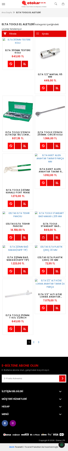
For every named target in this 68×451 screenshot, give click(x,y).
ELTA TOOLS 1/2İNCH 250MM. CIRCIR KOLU (50, 133)
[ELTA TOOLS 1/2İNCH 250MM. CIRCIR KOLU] (50, 111)
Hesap (6, 406)
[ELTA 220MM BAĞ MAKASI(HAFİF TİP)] (18, 248)
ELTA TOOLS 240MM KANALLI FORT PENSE (18, 191)
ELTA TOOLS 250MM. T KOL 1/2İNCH (18, 316)
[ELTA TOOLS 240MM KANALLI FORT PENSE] (18, 169)
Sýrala (45, 33)
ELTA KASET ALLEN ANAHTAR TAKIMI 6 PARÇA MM (50, 170)
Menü (5, 414)
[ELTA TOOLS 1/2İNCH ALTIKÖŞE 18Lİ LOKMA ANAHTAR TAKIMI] (18, 111)
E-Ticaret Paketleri (31, 446)
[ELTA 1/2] (50, 53)
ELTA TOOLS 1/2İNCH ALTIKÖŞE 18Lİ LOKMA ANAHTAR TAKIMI (17, 133)
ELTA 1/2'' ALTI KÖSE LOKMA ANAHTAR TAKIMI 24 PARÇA (50, 295)
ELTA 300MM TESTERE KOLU (18, 51)
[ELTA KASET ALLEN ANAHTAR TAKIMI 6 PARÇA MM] (50, 158)
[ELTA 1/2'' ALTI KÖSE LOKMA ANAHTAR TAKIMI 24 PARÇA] (50, 283)
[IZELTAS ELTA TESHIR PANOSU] (18, 215)
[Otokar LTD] (34, 4)
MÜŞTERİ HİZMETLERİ (14, 399)
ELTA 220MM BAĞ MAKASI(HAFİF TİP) (18, 258)
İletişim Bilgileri (12, 391)
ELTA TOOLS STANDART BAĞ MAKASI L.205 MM (50, 225)
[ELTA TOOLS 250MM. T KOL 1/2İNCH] (18, 294)
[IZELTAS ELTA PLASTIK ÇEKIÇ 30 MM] (50, 248)
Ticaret (15, 446)
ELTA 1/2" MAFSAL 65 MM (50, 75)
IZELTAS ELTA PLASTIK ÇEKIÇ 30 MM (50, 258)
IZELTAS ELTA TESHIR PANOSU (18, 225)
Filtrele (12, 33)
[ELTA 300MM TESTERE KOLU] (18, 41)
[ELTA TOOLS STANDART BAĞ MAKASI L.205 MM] (50, 215)
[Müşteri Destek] (62, 444)
